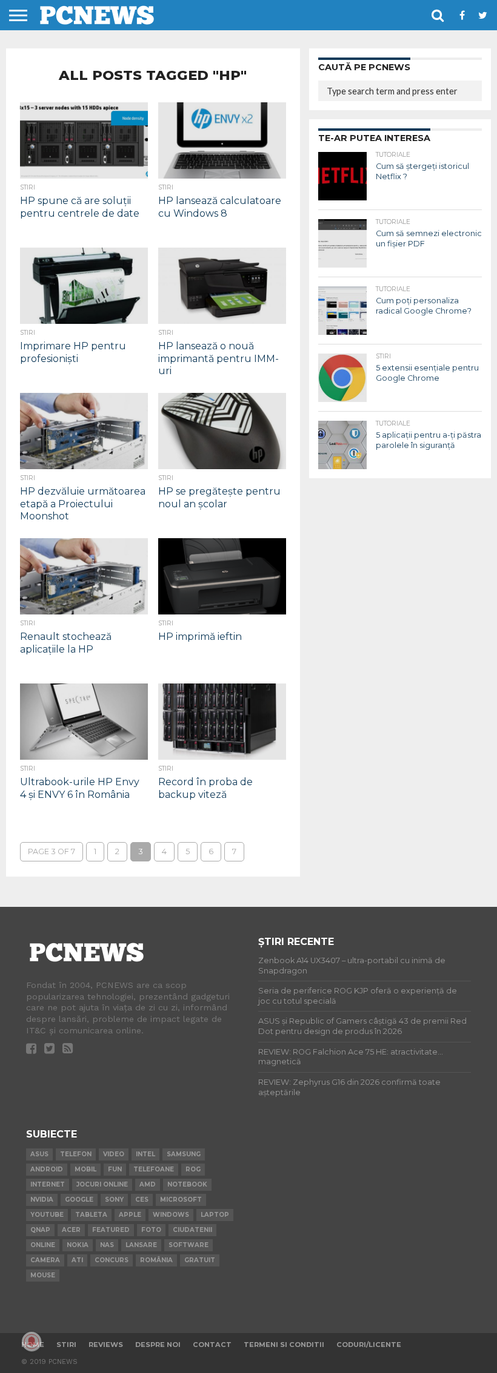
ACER (71, 1230)
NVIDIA (41, 1199)
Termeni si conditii (284, 1344)
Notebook (187, 1184)
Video (113, 1154)
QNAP (40, 1230)
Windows (171, 1215)
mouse (42, 1275)
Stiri (66, 1344)
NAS (107, 1245)
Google (79, 1199)
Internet (47, 1184)
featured (111, 1230)
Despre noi (158, 1344)
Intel (145, 1154)
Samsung (184, 1154)
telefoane (153, 1169)
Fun (115, 1169)
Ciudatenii (192, 1230)
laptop (215, 1215)
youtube (47, 1215)
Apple (130, 1215)
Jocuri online (102, 1184)
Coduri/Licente (368, 1344)
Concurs (111, 1260)
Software (188, 1245)
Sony (114, 1199)
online (42, 1245)
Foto (151, 1230)
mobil (85, 1169)
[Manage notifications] (31, 1341)
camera (45, 1260)
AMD (147, 1184)
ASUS (39, 1154)
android (46, 1169)
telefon (76, 1154)
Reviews (105, 1344)
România (156, 1260)
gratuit (199, 1260)
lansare (141, 1245)
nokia (77, 1245)
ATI (77, 1260)
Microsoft (181, 1199)
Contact (212, 1344)
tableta (91, 1215)
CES (141, 1199)
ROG (193, 1169)
